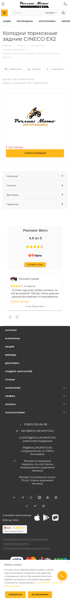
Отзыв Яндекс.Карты (35, 306)
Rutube (35, 505)
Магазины (12, 338)
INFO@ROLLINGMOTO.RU (37, 430)
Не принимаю (40, 594)
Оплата (11, 185)
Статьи (10, 379)
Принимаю (15, 594)
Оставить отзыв (35, 264)
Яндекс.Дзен (55, 497)
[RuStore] (55, 517)
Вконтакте (14, 497)
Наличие (12, 176)
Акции (9, 346)
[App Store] (37, 517)
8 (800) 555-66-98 (35, 424)
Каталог (11, 330)
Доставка (13, 194)
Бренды (10, 355)
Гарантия (13, 204)
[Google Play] (46, 517)
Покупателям (15, 412)
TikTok (26, 505)
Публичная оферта (16, 544)
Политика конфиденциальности (26, 548)
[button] (27, 247)
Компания (12, 388)
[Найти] (63, 13)
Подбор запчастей (18, 371)
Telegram (22, 497)
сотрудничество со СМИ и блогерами (37, 451)
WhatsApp (47, 497)
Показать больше (19, 301)
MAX (43, 505)
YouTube (30, 497)
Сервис (10, 396)
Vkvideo (39, 497)
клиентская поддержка (37, 439)
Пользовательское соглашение (25, 539)
